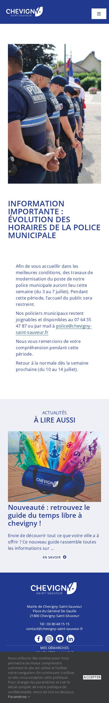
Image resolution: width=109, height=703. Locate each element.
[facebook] (39, 639)
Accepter (92, 677)
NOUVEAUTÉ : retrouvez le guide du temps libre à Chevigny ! (49, 515)
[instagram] (49, 639)
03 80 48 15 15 (58, 624)
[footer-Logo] (25, 7)
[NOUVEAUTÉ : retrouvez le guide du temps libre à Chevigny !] (54, 434)
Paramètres (18, 696)
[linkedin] (70, 639)
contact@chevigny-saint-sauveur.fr (54, 628)
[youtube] (60, 639)
